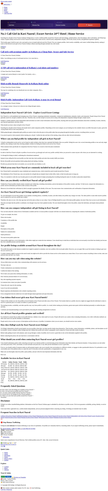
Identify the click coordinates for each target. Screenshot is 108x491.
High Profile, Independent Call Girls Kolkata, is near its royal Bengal (31, 100)
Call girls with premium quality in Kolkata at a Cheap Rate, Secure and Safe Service (37, 52)
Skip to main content (6, 1)
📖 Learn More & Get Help (27, 428)
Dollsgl (6, 460)
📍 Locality (59, 22)
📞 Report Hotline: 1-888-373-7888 (10, 428)
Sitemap (6, 469)
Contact (6, 12)
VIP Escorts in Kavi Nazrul (45, 417)
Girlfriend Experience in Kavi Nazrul (26, 416)
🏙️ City (33, 22)
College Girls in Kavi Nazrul (8, 416)
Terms (6, 457)
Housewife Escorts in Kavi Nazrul (61, 416)
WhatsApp (6, 61)
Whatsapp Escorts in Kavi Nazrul (62, 417)
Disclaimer (7, 455)
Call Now (3, 489)
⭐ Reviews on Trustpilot (19, 477)
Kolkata (13, 29)
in (1, 446)
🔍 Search (89, 25)
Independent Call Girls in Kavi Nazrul (81, 416)
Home (5, 7)
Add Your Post (8, 13)
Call (2, 61)
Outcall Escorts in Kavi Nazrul (13, 417)
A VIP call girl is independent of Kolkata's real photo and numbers (29, 68)
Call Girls (7, 29)
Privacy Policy (8, 458)
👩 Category (12, 22)
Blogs (5, 10)
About (5, 9)
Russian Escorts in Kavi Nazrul (29, 417)
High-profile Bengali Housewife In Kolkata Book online (25, 84)
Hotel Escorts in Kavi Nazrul (44, 416)
